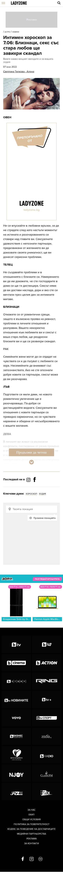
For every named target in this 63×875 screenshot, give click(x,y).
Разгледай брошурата (47, 579)
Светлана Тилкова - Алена (18, 71)
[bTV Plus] (47, 699)
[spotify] (40, 859)
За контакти (31, 843)
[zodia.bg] (47, 736)
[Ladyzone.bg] (19, 3)
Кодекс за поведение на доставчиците (31, 829)
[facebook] (23, 859)
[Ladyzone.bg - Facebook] (34, 486)
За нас (31, 810)
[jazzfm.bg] (16, 791)
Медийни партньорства (31, 833)
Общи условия (31, 819)
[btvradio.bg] (47, 754)
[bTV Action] (47, 663)
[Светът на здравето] (16, 754)
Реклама (31, 838)
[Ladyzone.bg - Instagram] (28, 479)
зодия (42, 494)
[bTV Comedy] (47, 644)
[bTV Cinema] (16, 663)
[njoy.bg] (16, 773)
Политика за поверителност (31, 824)
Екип (31, 814)
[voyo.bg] (16, 718)
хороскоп (31, 494)
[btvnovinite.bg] (16, 699)
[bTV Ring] (47, 681)
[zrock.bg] (47, 791)
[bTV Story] (16, 681)
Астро (7, 32)
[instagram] (32, 859)
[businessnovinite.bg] (16, 736)
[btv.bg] (16, 644)
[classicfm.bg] (47, 773)
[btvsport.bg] (47, 718)
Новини (15, 32)
